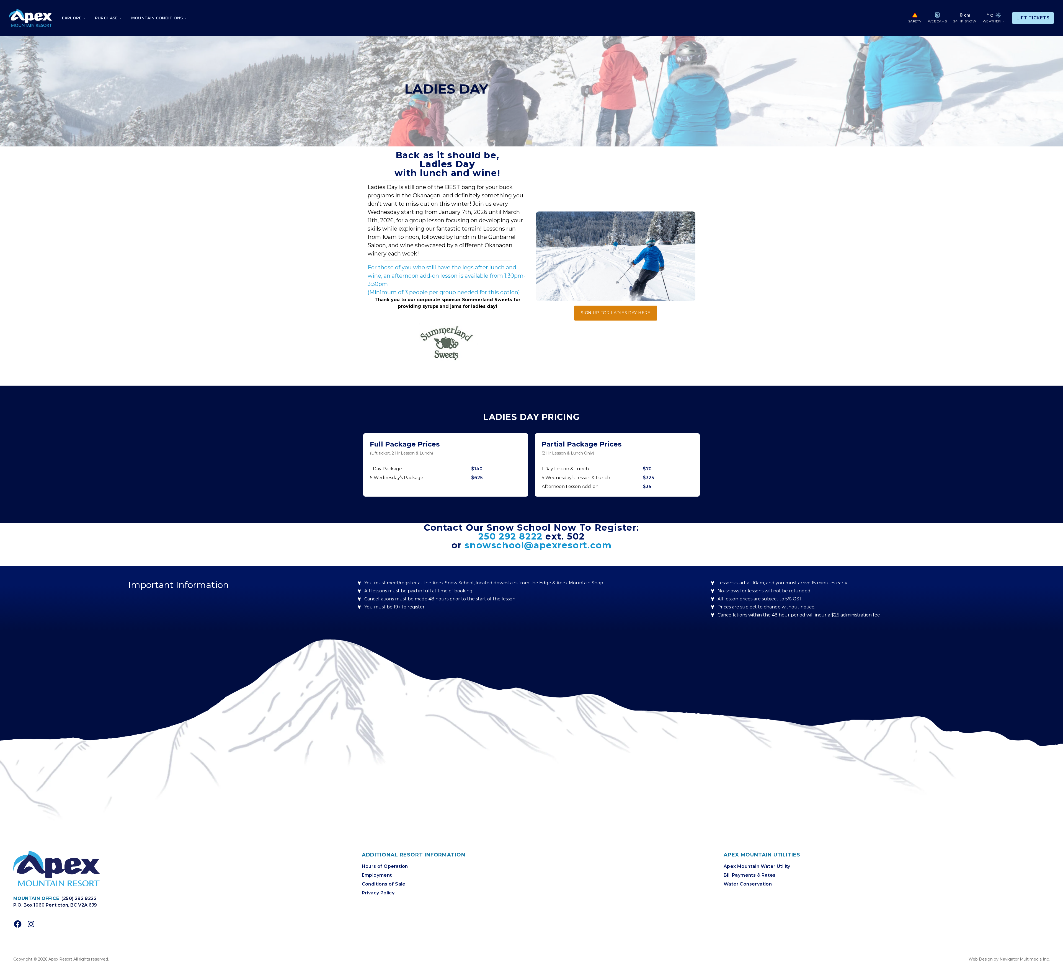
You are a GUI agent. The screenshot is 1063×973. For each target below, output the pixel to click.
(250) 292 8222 (79, 898)
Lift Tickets (1032, 17)
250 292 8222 (510, 536)
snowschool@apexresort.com (538, 545)
